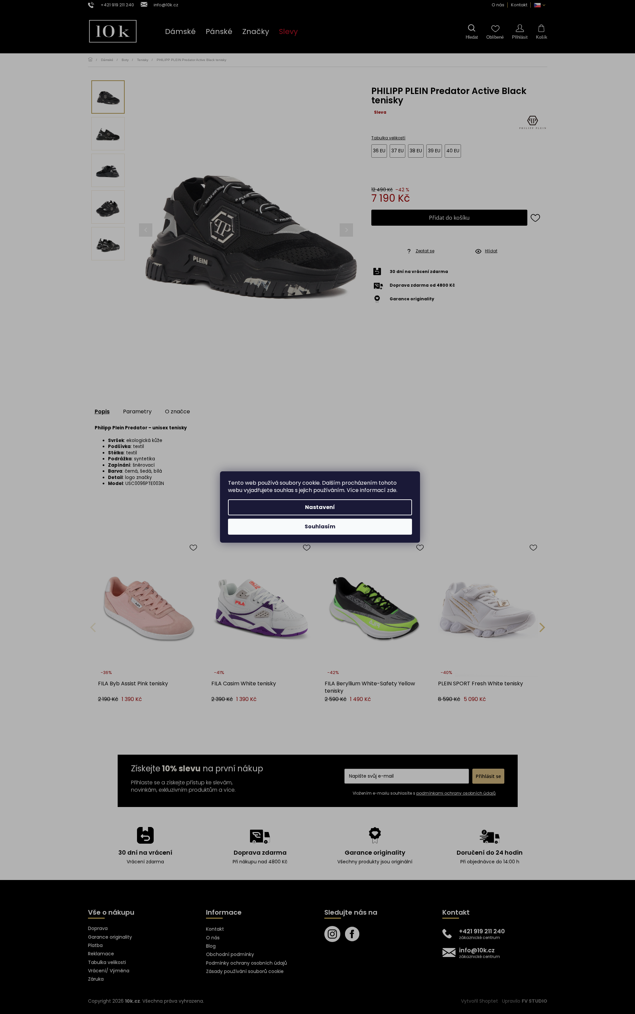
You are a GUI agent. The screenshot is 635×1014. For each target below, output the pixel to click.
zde (391, 490)
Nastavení (320, 507)
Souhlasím (320, 526)
